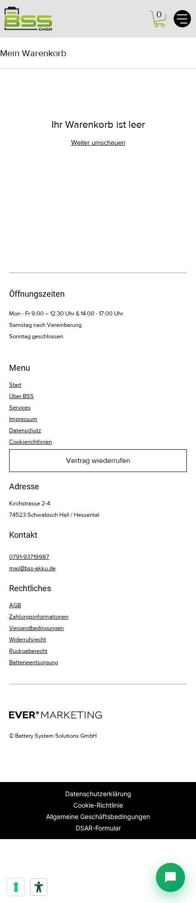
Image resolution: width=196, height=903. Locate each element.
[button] (159, 19)
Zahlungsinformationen (38, 616)
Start (15, 384)
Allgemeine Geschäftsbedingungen (98, 816)
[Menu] (182, 19)
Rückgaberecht (28, 650)
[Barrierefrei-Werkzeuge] (38, 887)
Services (20, 407)
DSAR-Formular (98, 828)
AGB (15, 605)
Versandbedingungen (36, 628)
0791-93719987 (29, 556)
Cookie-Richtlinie (98, 805)
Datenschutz (25, 430)
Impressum (23, 418)
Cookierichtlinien (30, 441)
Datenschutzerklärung (98, 794)
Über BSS (21, 396)
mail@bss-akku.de (32, 568)
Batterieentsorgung (33, 662)
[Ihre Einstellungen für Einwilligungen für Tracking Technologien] (16, 887)
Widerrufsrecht (27, 639)
